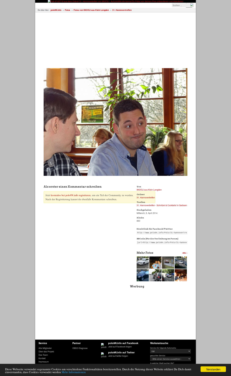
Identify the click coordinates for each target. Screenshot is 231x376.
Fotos (57, 5)
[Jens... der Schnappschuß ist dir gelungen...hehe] (155, 280)
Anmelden (139, 5)
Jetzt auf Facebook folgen (120, 346)
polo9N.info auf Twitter (121, 352)
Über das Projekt (46, 351)
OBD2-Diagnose (80, 348)
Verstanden (213, 369)
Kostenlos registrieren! (115, 5)
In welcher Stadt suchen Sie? (162, 363)
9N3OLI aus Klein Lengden (149, 189)
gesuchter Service (157, 355)
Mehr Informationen (74, 372)
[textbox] (183, 5)
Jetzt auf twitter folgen (118, 355)
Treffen (69, 5)
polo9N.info (56, 9)
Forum (94, 5)
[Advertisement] (115, 37)
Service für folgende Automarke (163, 347)
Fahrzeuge (43, 5)
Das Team (43, 354)
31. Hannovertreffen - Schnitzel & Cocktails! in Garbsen (162, 205)
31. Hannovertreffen (122, 9)
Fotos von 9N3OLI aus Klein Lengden (91, 9)
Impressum (44, 361)
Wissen (81, 5)
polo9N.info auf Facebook (123, 343)
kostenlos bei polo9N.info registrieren (71, 195)
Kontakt (42, 358)
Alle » (184, 253)
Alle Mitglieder (45, 348)
